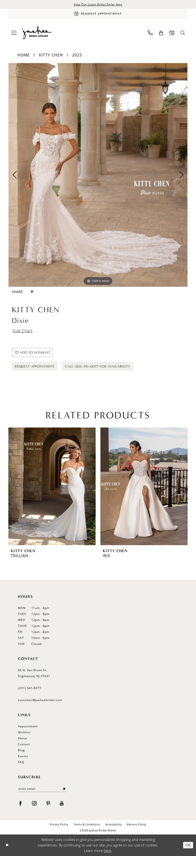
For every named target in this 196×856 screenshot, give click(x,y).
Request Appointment (35, 366)
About (22, 738)
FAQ (21, 762)
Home (23, 55)
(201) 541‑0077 (29, 688)
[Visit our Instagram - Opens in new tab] (34, 803)
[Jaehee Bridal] (36, 33)
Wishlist (24, 732)
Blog (21, 750)
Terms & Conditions (87, 824)
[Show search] (182, 33)
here (107, 850)
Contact (24, 744)
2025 (77, 55)
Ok (188, 845)
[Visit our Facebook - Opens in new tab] (20, 803)
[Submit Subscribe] (65, 788)
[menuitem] (14, 32)
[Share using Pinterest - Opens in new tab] (32, 292)
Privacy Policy (59, 824)
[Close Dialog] (7, 845)
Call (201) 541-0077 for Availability (98, 366)
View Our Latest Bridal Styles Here (98, 4)
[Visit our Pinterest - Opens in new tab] (48, 803)
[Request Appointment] (171, 32)
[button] (14, 32)
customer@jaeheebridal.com (40, 700)
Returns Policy (136, 824)
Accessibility (113, 824)
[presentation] (52, 486)
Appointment (28, 726)
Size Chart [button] (22, 330)
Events (23, 756)
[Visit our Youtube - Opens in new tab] (62, 803)
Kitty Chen (51, 55)
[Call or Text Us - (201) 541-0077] (150, 32)
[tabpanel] (98, 175)
